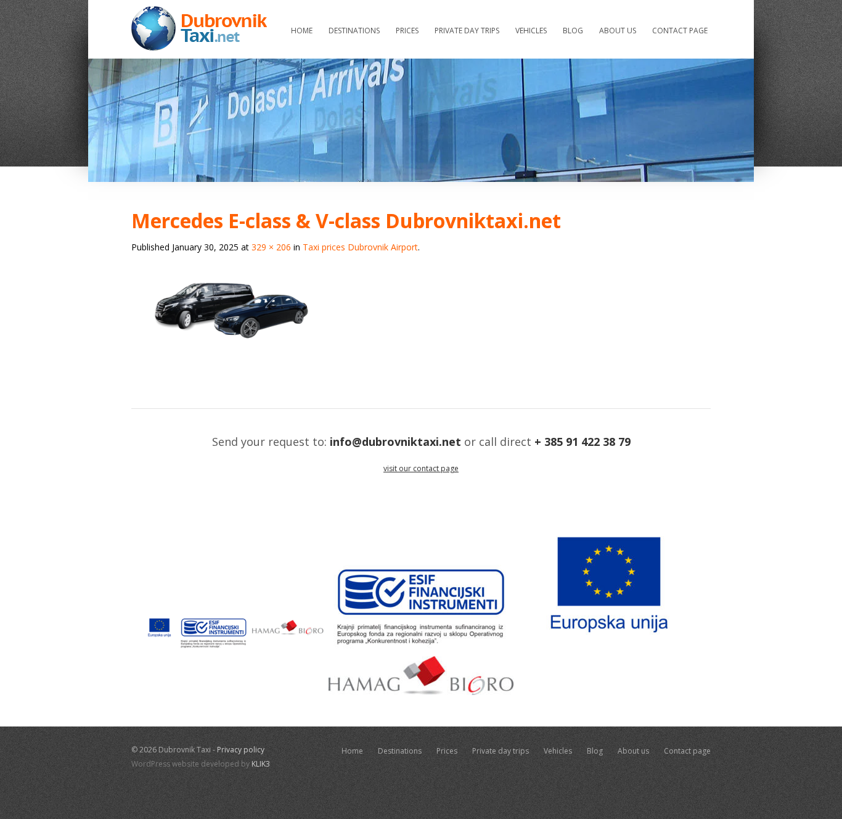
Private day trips (467, 30)
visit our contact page (421, 468)
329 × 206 (271, 247)
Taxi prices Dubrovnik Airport (360, 247)
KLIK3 (260, 764)
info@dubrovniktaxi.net (395, 441)
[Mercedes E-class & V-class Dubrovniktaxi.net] (232, 377)
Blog (573, 30)
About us (617, 30)
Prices (407, 30)
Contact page (680, 30)
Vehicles (531, 30)
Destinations (354, 30)
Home (302, 30)
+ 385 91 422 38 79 (582, 441)
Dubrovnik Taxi (199, 28)
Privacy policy (240, 749)
